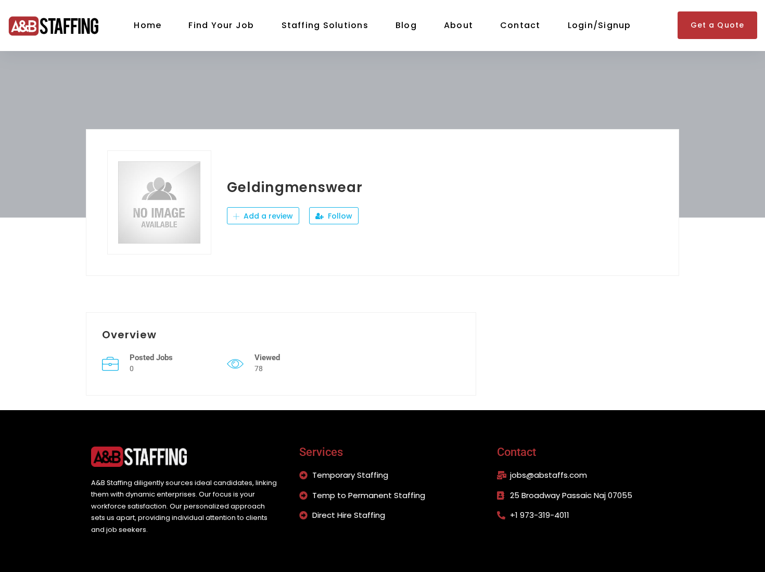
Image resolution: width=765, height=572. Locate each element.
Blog (406, 25)
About (458, 25)
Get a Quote (717, 25)
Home (147, 25)
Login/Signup (599, 25)
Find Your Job (221, 25)
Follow (339, 216)
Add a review (267, 216)
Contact (520, 25)
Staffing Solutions (325, 25)
